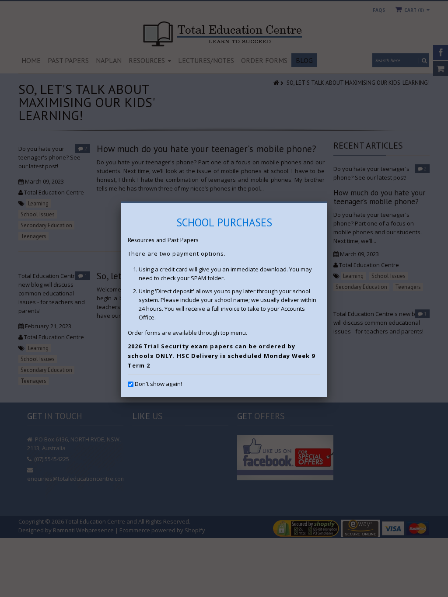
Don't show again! (158, 384)
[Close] (327, 203)
